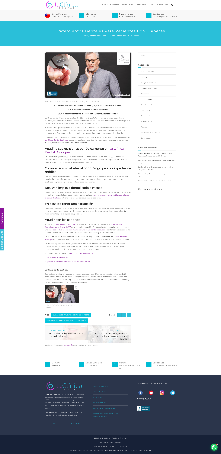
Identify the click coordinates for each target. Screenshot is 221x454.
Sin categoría (146, 138)
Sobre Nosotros (100, 386)
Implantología (146, 99)
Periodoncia (93, 102)
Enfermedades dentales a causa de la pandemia (154, 181)
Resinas (144, 127)
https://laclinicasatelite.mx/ (56, 257)
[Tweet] (129, 315)
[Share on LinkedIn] (124, 315)
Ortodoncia (145, 110)
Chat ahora (75, 423)
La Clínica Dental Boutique (63, 224)
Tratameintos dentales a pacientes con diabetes (66, 320)
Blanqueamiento (147, 72)
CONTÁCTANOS (162, 5)
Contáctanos (99, 403)
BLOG (150, 5)
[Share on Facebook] (119, 315)
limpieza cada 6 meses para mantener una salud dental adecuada (76, 230)
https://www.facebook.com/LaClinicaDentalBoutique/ (67, 261)
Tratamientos (99, 392)
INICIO (105, 5)
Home (85, 36)
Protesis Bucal (146, 121)
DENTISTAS (141, 5)
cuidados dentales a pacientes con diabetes (71, 315)
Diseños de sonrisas (149, 88)
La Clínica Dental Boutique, (56, 140)
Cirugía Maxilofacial (148, 83)
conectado (68, 345)
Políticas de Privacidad (104, 408)
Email (54, 423)
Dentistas (97, 397)
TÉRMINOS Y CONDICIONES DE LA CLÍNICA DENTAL (107, 415)
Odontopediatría (147, 105)
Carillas (144, 77)
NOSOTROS (114, 5)
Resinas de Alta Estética (150, 132)
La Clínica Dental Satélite (72, 102)
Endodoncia (145, 94)
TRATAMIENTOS (128, 5)
